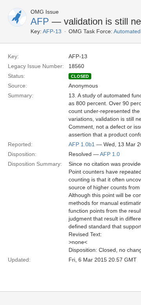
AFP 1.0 (110, 154)
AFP (40, 21)
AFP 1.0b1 (82, 144)
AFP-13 (52, 31)
